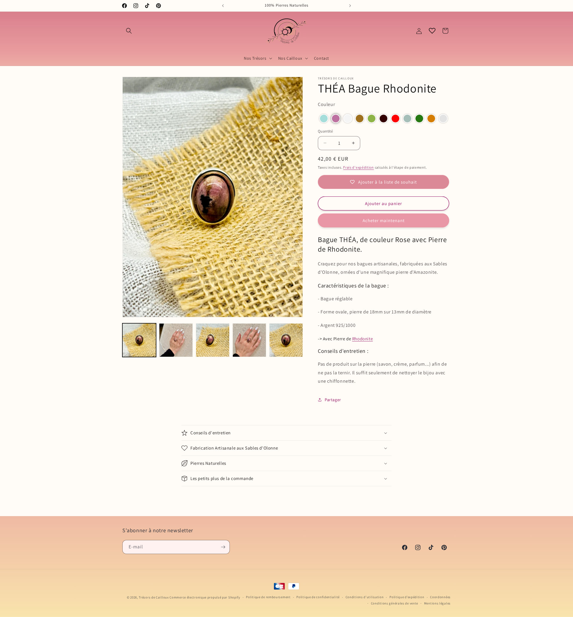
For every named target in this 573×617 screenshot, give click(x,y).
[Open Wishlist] (432, 30)
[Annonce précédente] (222, 5)
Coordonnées (440, 597)
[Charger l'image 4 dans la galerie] (249, 340)
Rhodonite (362, 338)
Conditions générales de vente (394, 603)
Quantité (325, 131)
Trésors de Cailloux (154, 597)
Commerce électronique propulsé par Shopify (205, 597)
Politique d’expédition (406, 597)
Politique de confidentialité (318, 597)
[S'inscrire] (222, 547)
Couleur (326, 104)
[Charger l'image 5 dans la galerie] (286, 340)
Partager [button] (333, 399)
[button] (128, 30)
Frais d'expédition (358, 167)
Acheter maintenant (384, 220)
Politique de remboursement (268, 597)
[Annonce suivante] (350, 5)
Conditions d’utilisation (365, 597)
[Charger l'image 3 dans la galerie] (212, 340)
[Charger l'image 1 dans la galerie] (139, 340)
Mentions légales (437, 603)
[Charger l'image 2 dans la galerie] (176, 340)
